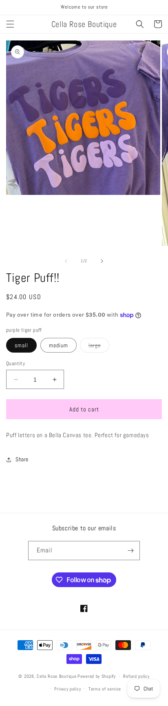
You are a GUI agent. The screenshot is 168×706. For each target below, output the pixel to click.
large (98, 347)
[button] (10, 24)
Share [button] (22, 459)
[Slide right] (102, 261)
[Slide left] (66, 261)
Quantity (15, 363)
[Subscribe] (130, 550)
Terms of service (104, 689)
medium (58, 345)
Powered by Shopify (96, 676)
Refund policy (136, 676)
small (21, 345)
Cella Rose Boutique (56, 676)
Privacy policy (67, 689)
